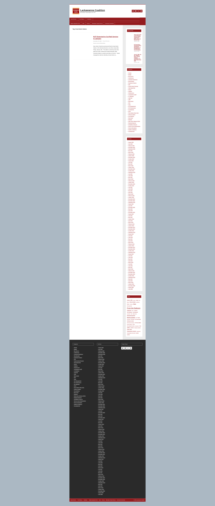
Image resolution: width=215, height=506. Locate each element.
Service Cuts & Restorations (99, 43)
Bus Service (130, 76)
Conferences (131, 78)
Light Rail (130, 98)
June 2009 (130, 289)
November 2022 (131, 184)
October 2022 (131, 185)
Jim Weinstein (135, 312)
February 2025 (131, 154)
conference (138, 302)
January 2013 (131, 245)
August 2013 (131, 234)
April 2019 (130, 210)
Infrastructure (131, 93)
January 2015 (131, 219)
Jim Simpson (129, 312)
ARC (131, 300)
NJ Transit (132, 319)
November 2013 (131, 229)
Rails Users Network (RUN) (134, 121)
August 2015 (131, 214)
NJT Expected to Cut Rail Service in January (105, 38)
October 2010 (131, 275)
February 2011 (131, 270)
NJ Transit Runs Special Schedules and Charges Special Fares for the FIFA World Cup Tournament (137, 47)
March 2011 (130, 269)
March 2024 (130, 165)
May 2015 (130, 217)
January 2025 (131, 155)
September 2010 (131, 277)
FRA (129, 84)
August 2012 (131, 254)
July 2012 (130, 255)
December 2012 (131, 247)
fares (134, 304)
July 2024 (130, 162)
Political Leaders (131, 114)
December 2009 (131, 285)
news (129, 104)
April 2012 (130, 260)
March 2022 (130, 194)
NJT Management (132, 106)
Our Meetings (131, 109)
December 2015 (131, 212)
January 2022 (131, 197)
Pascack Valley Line (129, 324)
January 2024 (131, 167)
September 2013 (131, 232)
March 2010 (130, 282)
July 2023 (130, 174)
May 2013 (130, 239)
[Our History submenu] (84, 19)
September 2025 (131, 149)
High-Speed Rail (131, 88)
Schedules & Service (132, 124)
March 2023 (130, 179)
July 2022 (130, 187)
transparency (139, 331)
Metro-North (130, 101)
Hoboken (130, 91)
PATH (129, 111)
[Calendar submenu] (91, 19)
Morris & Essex (131, 317)
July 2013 (130, 235)
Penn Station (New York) (133, 113)
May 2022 (130, 190)
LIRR (129, 99)
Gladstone (129, 310)
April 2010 (130, 280)
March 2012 (130, 262)
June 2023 (130, 175)
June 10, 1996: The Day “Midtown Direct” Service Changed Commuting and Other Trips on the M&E (137, 57)
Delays (128, 304)
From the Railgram (133, 308)
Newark (138, 317)
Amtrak (129, 73)
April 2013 (130, 240)
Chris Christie (133, 302)
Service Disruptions (132, 128)
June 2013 (130, 237)
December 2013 (131, 227)
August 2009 (131, 287)
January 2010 (131, 284)
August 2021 (131, 204)
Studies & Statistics (132, 129)
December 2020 (131, 207)
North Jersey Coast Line (130, 322)
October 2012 (131, 250)
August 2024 (131, 160)
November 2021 (131, 200)
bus (139, 300)
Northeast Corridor (130, 320)
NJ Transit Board (138, 319)
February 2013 (131, 244)
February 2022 (131, 195)
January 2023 (131, 182)
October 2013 (131, 230)
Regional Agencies (132, 123)
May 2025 (130, 150)
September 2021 (131, 202)
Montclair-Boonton (131, 315)
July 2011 (130, 264)
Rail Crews (130, 118)
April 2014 (130, 220)
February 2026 (131, 145)
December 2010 (131, 272)
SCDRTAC (132, 327)
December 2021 (131, 199)
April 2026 (130, 144)
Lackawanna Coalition (92, 10)
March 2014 (130, 222)
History (129, 89)
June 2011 (130, 265)
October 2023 (131, 170)
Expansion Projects (132, 83)
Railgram (130, 119)
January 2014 (131, 225)
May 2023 (130, 177)
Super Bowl (129, 329)
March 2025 (130, 152)
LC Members (131, 96)
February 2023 (131, 180)
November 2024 (131, 157)
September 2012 (131, 252)
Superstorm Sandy (131, 331)
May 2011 (130, 267)
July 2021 (130, 205)
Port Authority (131, 116)
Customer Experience (132, 79)
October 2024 (131, 159)
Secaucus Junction (137, 327)
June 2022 (130, 189)
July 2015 (130, 215)
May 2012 (130, 259)
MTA (129, 103)
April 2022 (130, 192)
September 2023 (131, 172)
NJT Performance (132, 108)
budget (137, 300)
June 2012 (130, 257)
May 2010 (130, 279)
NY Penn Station (138, 322)
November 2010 (131, 274)
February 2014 (131, 224)
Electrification (131, 81)
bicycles (134, 300)
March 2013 (130, 242)
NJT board (128, 319)
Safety (128, 327)
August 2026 (131, 142)
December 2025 (131, 147)
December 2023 (131, 169)
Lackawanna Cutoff (132, 94)
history (133, 310)
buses (128, 302)
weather (128, 334)
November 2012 (131, 249)
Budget (129, 74)
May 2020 (130, 209)
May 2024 (130, 164)
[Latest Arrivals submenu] (76, 19)
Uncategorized (131, 131)
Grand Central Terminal (133, 86)
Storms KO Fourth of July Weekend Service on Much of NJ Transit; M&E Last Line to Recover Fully (137, 37)
